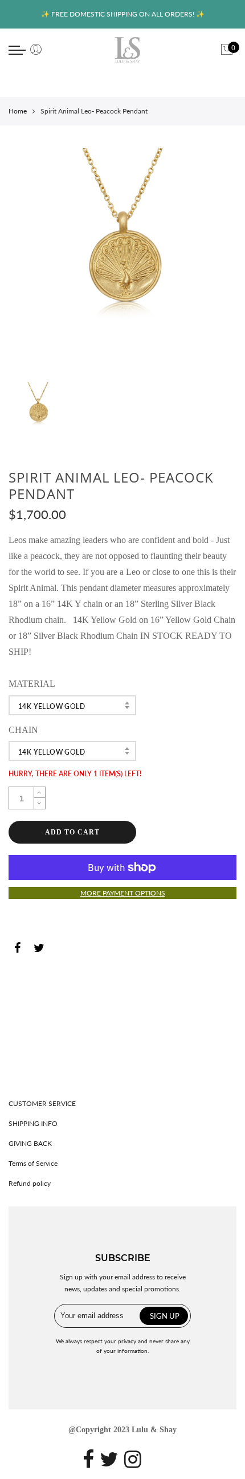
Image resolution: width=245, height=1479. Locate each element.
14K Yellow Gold (51, 706)
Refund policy (30, 1183)
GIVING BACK (30, 1143)
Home (18, 111)
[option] (122, 262)
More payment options (122, 893)
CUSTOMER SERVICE (42, 1103)
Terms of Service (33, 1163)
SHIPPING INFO (33, 1123)
